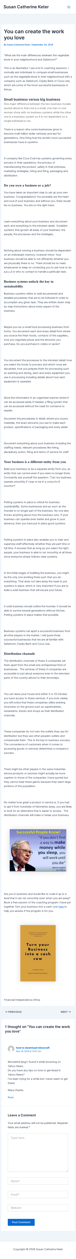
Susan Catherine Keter (26, 6)
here (61, 906)
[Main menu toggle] (68, 7)
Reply (11, 1097)
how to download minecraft (33, 1047)
